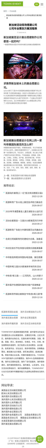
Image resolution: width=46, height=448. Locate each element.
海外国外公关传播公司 (11, 402)
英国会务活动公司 (9, 418)
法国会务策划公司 (32, 415)
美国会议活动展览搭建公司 (13, 390)
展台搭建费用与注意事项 (21, 178)
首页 (5, 11)
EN (37, 4)
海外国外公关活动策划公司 (13, 399)
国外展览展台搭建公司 (11, 424)
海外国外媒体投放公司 (11, 409)
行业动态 (13, 11)
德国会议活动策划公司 (30, 418)
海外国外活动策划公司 (11, 396)
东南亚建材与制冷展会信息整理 (23, 175)
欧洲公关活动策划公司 (11, 393)
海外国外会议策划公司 (11, 412)
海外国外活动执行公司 (11, 406)
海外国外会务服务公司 (11, 415)
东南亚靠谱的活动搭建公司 (13, 421)
